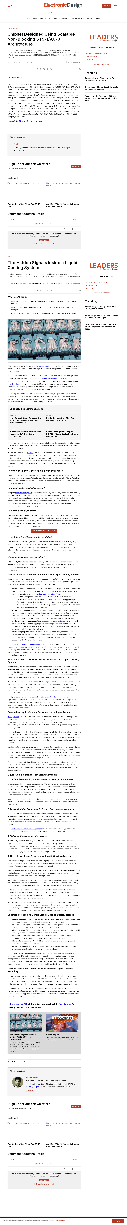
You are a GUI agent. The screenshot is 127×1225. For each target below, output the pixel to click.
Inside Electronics (94, 18)
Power (10, 256)
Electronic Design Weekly (59, 18)
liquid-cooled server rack (43, 366)
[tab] (13, 219)
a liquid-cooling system (63, 397)
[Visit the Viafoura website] (76, 229)
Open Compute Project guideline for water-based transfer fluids (36, 715)
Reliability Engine (35, 283)
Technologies (31, 18)
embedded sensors (47, 590)
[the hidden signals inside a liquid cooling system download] (26, 1052)
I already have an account (44, 244)
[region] (44, 224)
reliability (30, 456)
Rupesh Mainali (13, 283)
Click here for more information (31, 121)
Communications (13, 28)
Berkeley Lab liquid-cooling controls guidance (29, 658)
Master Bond (90, 57)
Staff (9, 62)
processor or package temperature (56, 635)
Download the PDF (18, 1033)
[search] (12, 5)
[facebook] (37, 69)
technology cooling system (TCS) (47, 608)
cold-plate (48, 569)
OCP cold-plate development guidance (26, 854)
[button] (9, 5)
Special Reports (78, 18)
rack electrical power (23, 500)
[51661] (62, 1052)
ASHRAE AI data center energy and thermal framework (39, 982)
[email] (51, 69)
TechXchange (65, 1033)
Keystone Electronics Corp (95, 54)
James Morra (23, 1091)
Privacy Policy (60, 1220)
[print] (80, 69)
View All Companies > (102, 64)
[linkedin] (41, 69)
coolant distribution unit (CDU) (53, 378)
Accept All (118, 1221)
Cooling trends (13, 735)
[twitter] (44, 69)
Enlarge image (16, 77)
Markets (43, 18)
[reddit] (47, 69)
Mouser (88, 60)
